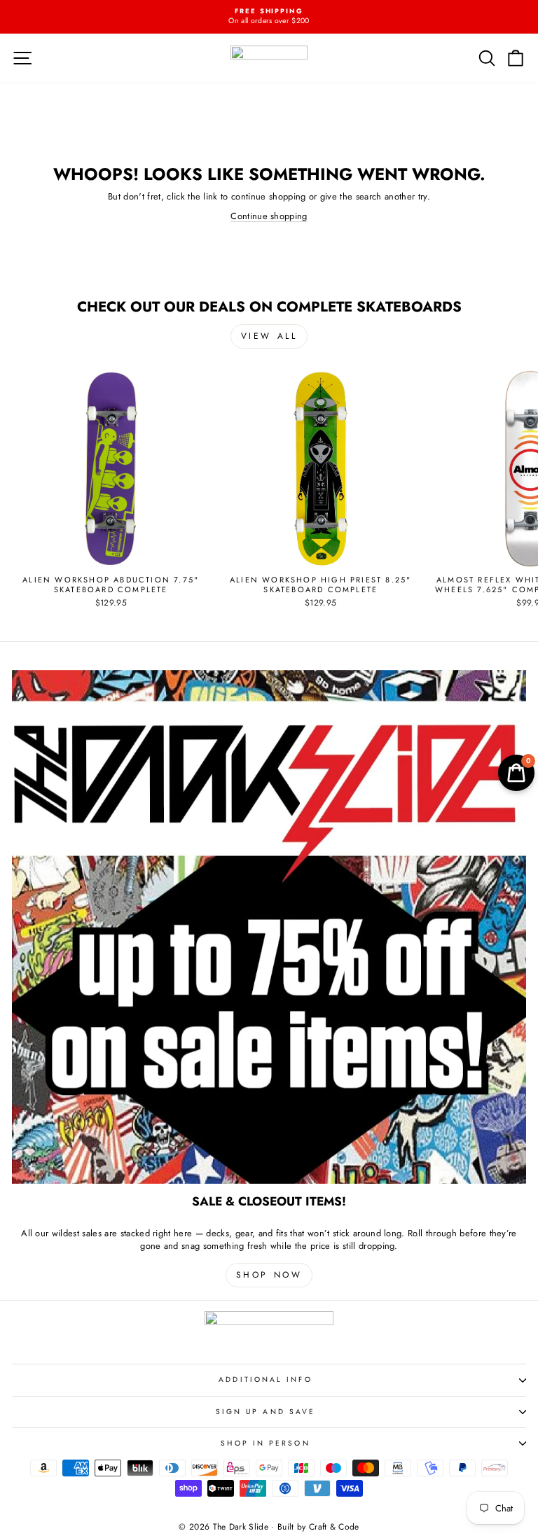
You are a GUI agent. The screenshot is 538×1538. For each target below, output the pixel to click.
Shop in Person (265, 1443)
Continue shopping (268, 216)
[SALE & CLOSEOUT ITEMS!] (269, 927)
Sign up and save (265, 1411)
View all (269, 336)
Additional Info (265, 1379)
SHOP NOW (269, 1274)
